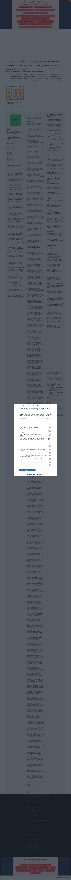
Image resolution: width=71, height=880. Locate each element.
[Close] (55, 406)
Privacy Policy (41, 474)
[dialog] (35, 440)
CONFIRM (27, 470)
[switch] (49, 427)
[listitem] (35, 425)
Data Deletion (29, 474)
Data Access (35, 474)
